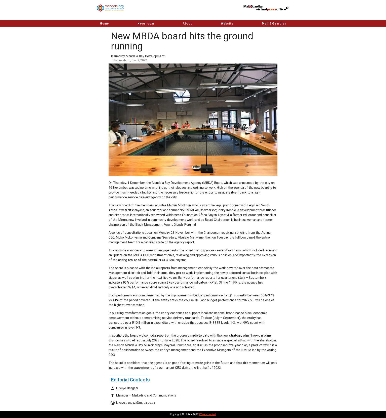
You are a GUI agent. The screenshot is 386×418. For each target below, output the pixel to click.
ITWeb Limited (207, 414)
